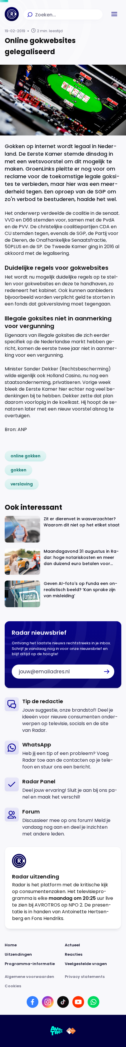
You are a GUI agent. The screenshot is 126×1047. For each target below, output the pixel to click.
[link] (25, 456)
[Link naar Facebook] (32, 1002)
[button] (114, 14)
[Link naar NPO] (71, 1031)
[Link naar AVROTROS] (56, 1031)
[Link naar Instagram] (48, 1002)
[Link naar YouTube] (78, 1002)
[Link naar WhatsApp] (93, 1002)
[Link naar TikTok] (63, 1002)
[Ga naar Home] (12, 14)
